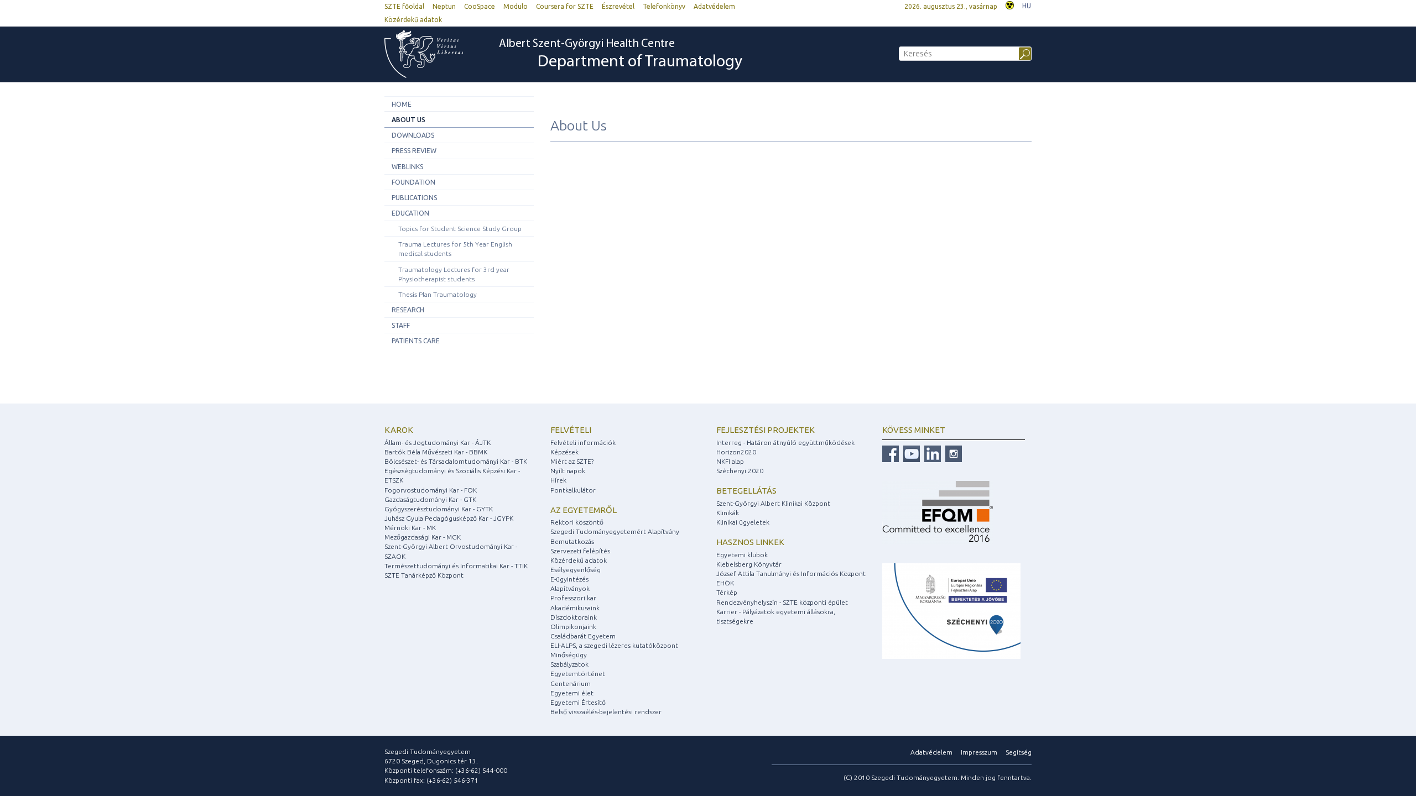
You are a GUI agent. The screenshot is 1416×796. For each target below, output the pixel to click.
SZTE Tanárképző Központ (424, 575)
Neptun (444, 6)
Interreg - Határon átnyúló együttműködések (785, 442)
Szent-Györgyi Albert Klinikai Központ (773, 503)
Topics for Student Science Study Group (460, 228)
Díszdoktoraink (573, 617)
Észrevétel (618, 6)
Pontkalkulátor (573, 490)
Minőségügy (568, 654)
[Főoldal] (429, 54)
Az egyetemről (583, 510)
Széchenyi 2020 (739, 470)
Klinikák (727, 512)
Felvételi (570, 429)
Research (408, 309)
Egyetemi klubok (742, 554)
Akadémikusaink (575, 607)
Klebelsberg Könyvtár (749, 564)
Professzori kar (573, 597)
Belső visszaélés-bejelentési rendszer (606, 711)
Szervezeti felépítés (580, 550)
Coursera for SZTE (565, 6)
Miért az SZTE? (572, 461)
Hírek (558, 480)
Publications (414, 197)
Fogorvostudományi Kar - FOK (430, 490)
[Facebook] (890, 453)
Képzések (564, 451)
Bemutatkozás (572, 541)
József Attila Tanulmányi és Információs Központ (791, 573)
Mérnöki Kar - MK (410, 527)
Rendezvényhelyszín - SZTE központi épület (782, 602)
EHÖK (725, 582)
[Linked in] (931, 453)
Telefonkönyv (664, 6)
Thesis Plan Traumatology (437, 294)
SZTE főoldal (404, 6)
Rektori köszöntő (576, 522)
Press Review (414, 150)
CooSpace (479, 6)
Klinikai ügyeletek (742, 522)
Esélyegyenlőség (575, 569)
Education (410, 213)
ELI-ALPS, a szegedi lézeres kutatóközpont (614, 645)
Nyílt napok (567, 470)
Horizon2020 (736, 451)
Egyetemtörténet (577, 673)
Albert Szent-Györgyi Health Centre (620, 54)
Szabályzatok (569, 664)
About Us (408, 119)
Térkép (726, 592)
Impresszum (979, 752)
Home (402, 104)
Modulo (515, 6)
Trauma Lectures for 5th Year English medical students (455, 248)
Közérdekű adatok (413, 19)
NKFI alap (730, 461)
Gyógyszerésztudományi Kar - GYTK (438, 508)
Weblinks (407, 166)
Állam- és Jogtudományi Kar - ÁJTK (437, 442)
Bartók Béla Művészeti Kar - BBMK (435, 451)
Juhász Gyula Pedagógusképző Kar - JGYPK (448, 518)
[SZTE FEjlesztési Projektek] (951, 610)
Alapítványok (570, 588)
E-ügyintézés (569, 579)
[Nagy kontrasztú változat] (1010, 4)
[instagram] (952, 453)
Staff (401, 325)
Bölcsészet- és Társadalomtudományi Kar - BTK (455, 461)
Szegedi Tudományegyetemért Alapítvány (614, 531)
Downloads (413, 135)
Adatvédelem (714, 6)
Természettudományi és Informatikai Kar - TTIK (456, 565)
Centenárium (570, 683)
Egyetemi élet (572, 692)
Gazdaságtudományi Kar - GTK (430, 499)
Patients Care (416, 340)
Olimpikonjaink (573, 626)
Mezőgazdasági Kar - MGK (422, 537)
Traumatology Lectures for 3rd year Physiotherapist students (453, 274)
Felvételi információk (583, 442)
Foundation (413, 182)
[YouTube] (910, 453)
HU (1026, 5)
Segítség (1019, 752)
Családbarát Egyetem (583, 636)
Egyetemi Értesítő (578, 702)
